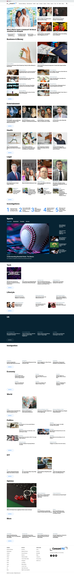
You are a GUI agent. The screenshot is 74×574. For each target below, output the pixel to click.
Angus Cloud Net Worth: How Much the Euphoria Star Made (58, 79)
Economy (16, 374)
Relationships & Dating (11, 27)
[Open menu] (7, 3)
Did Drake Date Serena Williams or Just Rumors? (20, 297)
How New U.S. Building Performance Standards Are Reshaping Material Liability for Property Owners (63, 192)
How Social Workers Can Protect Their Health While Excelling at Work (59, 512)
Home (37, 549)
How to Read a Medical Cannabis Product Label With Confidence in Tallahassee (28, 148)
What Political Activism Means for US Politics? (57, 438)
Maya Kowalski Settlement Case (29, 183)
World (8, 409)
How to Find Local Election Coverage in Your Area (58, 334)
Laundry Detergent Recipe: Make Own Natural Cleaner (13, 472)
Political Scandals (22, 442)
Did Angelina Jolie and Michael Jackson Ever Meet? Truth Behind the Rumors (14, 121)
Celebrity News (9, 118)
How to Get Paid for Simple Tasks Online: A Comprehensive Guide (58, 93)
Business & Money (10, 63)
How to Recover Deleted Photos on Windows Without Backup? (29, 282)
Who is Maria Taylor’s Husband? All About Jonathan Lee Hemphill (21, 30)
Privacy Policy (38, 558)
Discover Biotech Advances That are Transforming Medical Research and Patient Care (45, 282)
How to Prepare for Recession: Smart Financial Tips (41, 376)
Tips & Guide (9, 533)
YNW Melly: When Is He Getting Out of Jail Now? (60, 34)
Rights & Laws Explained (15, 189)
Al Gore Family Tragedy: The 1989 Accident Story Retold (56, 425)
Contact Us (38, 556)
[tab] (9, 221)
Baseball (8, 254)
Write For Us (38, 560)
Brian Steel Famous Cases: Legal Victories (13, 184)
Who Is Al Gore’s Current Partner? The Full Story (58, 19)
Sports (8, 558)
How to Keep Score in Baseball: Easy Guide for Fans (62, 251)
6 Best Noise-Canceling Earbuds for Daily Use (58, 282)
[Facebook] (54, 556)
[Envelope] (56, 556)
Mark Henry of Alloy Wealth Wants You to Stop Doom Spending (44, 496)
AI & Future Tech (40, 280)
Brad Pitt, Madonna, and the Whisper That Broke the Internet (29, 121)
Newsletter (38, 553)
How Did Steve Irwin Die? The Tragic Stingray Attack (41, 305)
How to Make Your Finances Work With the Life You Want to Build (58, 72)
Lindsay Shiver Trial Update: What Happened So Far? (44, 34)
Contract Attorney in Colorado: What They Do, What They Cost (17, 192)
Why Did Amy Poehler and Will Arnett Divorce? (41, 297)
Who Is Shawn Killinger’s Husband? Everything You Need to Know (61, 297)
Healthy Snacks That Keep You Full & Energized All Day (13, 411)
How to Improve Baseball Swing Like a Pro (62, 226)
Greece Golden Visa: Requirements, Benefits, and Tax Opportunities (20, 376)
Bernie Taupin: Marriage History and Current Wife (32, 35)
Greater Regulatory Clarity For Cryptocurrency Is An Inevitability (59, 536)
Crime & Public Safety (11, 332)
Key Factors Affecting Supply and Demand (19, 383)
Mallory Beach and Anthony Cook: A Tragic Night (44, 334)
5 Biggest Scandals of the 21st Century (58, 443)
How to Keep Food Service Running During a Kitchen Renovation (43, 536)
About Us (37, 551)
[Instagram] (51, 556)
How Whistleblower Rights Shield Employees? (38, 210)
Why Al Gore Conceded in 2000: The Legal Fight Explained (27, 438)
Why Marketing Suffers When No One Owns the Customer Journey (26, 79)
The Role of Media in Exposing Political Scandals (27, 444)
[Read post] (13, 72)
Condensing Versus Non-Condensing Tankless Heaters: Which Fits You (29, 536)
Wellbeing (24, 145)
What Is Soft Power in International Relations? (27, 411)
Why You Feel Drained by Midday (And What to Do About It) (14, 148)
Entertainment (9, 551)
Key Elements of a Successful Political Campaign (26, 425)
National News (40, 332)
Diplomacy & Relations (26, 409)
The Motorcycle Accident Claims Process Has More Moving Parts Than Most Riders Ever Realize (32, 192)
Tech (8, 280)
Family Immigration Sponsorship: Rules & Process (13, 363)
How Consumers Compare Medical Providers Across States (43, 148)
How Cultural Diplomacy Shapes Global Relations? (60, 411)
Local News (55, 332)
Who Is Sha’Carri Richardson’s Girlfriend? (61, 305)
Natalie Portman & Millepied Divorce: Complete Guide (18, 305)
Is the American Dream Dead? (59, 494)
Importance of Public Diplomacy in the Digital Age (45, 411)
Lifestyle (8, 553)
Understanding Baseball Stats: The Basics (20, 256)
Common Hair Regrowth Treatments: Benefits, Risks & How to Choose (59, 148)
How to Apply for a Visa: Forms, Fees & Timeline (44, 363)
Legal (29, 188)
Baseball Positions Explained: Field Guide (62, 244)
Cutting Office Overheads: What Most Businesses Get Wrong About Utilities (27, 86)
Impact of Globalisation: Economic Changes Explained (61, 383)
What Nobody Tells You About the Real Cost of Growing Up (27, 93)
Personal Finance (53, 83)
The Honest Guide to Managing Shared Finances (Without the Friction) (57, 86)
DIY (7, 470)
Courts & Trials (40, 32)
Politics (8, 556)
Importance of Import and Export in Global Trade (41, 383)
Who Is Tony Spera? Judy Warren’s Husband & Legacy (11, 35)
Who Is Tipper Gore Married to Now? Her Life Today (44, 19)
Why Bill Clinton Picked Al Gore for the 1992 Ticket (57, 431)
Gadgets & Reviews (56, 280)
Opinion (8, 508)
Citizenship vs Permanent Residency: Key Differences (59, 363)
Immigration (9, 360)
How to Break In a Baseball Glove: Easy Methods (62, 238)
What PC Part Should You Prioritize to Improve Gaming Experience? (13, 282)
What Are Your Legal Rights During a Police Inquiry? (62, 210)
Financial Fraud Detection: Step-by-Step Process (14, 209)
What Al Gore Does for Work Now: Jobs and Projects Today (27, 431)
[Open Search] (66, 3)
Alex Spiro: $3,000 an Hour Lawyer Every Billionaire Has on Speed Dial (60, 184)
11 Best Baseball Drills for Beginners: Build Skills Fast (62, 232)
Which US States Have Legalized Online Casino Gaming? (19, 509)
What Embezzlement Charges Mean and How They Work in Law (47, 192)
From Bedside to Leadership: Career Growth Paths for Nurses (45, 511)
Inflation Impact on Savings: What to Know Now (61, 376)
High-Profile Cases (41, 181)
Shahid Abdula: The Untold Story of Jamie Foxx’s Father (44, 121)
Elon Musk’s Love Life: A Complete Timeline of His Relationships (22, 35)
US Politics (21, 429)
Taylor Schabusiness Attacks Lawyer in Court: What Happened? (28, 334)
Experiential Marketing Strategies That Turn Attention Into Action (14, 536)
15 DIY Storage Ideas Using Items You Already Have (59, 472)
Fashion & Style (38, 302)
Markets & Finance (25, 551)
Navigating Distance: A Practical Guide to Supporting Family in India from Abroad (27, 72)
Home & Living (24, 533)
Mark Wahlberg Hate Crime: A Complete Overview (13, 334)
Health (8, 145)
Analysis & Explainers (41, 493)
